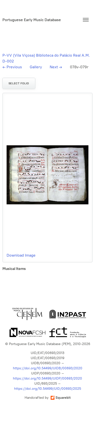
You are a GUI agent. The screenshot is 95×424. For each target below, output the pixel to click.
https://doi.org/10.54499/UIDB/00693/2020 (47, 368)
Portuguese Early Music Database (31, 19)
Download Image (21, 255)
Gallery (36, 67)
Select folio (19, 83)
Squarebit (63, 398)
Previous (12, 67)
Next (56, 67)
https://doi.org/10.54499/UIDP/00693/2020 (47, 378)
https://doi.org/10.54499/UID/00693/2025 (47, 389)
